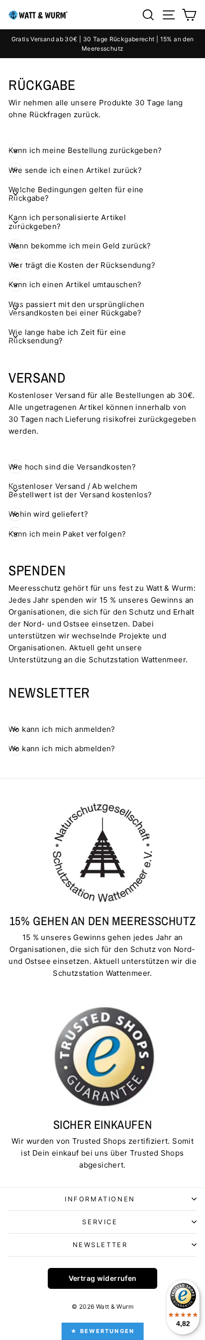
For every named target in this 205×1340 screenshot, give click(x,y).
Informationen (100, 1199)
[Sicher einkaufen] (102, 1056)
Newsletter (100, 1245)
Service (99, 1222)
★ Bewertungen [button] (103, 1331)
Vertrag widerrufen (103, 1278)
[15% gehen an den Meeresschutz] (102, 852)
